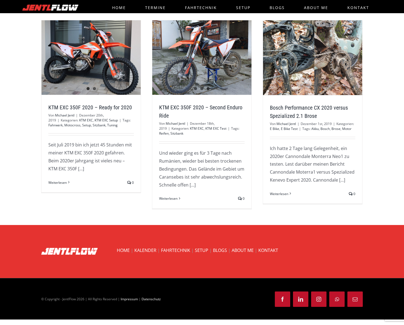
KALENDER (145, 250)
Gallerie (212, 57)
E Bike (274, 128)
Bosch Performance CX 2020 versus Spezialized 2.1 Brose (302, 57)
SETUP (201, 250)
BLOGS (220, 250)
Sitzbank (99, 125)
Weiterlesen (57, 182)
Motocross (72, 125)
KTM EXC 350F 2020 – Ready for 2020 (90, 107)
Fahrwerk (55, 125)
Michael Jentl (64, 115)
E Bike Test (289, 128)
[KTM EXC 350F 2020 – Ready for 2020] (91, 57)
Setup (86, 125)
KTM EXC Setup (106, 120)
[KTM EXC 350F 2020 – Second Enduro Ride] (201, 57)
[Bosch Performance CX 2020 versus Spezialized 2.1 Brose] (312, 57)
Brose (336, 128)
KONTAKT (268, 250)
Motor (347, 128)
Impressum (129, 299)
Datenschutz (151, 299)
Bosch (325, 128)
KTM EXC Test (215, 128)
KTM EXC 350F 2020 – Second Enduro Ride (192, 57)
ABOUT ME (243, 250)
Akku (315, 128)
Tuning (112, 125)
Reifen (164, 133)
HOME (123, 250)
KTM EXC (86, 120)
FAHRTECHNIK (175, 250)
